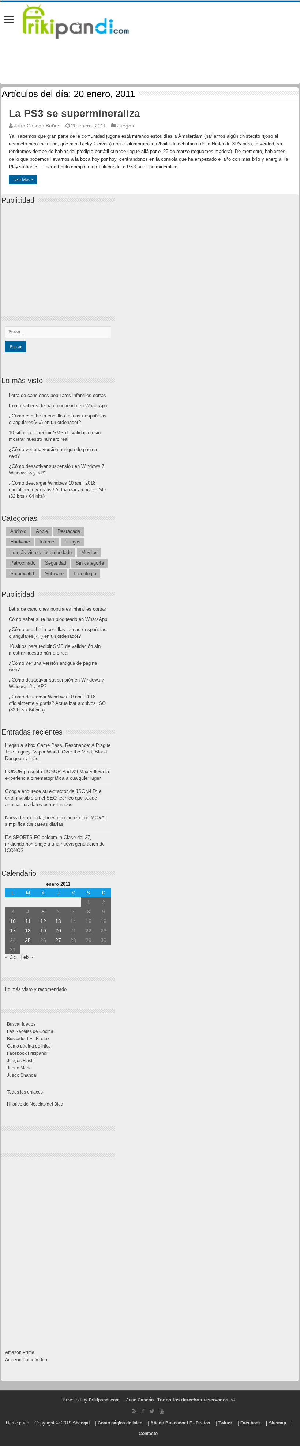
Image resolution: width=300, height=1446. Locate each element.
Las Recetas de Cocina (30, 1031)
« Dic (10, 957)
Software (54, 573)
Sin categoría (90, 563)
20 (58, 931)
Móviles (89, 552)
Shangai (81, 1423)
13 (58, 921)
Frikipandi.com (104, 1400)
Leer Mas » (23, 179)
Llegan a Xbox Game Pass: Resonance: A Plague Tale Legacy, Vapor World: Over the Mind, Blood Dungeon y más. (57, 752)
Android (18, 531)
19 (43, 931)
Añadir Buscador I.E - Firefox (180, 1423)
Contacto (148, 1433)
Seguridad (55, 563)
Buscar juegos (21, 1024)
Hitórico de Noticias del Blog (35, 1104)
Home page (17, 1423)
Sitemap (277, 1423)
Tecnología (84, 573)
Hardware (20, 542)
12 (43, 921)
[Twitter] (152, 1411)
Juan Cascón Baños (37, 126)
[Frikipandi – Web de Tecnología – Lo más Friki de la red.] (85, 20)
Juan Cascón (140, 1400)
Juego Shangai (22, 1075)
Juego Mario (19, 1068)
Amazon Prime (19, 1352)
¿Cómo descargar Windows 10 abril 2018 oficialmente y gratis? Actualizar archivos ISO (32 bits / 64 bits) (57, 489)
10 (13, 921)
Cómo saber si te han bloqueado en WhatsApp (58, 405)
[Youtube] (162, 1411)
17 (13, 931)
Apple (42, 531)
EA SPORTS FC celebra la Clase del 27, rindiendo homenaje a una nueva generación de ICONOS (55, 844)
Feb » (26, 957)
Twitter (225, 1423)
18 (28, 931)
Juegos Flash (20, 1060)
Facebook (250, 1423)
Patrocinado (22, 563)
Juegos (125, 126)
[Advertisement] (60, 253)
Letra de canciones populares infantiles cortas (57, 395)
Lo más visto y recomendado (41, 552)
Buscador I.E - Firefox (28, 1038)
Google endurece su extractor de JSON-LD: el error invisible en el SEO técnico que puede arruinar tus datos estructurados (53, 798)
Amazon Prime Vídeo (26, 1359)
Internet (48, 542)
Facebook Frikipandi (27, 1053)
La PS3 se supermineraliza (74, 113)
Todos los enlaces (25, 1092)
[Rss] (134, 1411)
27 (58, 940)
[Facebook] (143, 1411)
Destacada (68, 531)
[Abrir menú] (9, 20)
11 (28, 921)
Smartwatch (22, 573)
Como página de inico (29, 1046)
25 (28, 940)
